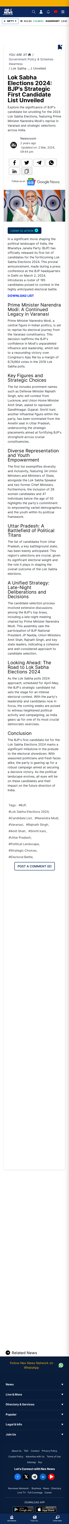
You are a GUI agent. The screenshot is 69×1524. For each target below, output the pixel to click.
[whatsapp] (51, 162)
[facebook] (14, 162)
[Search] (33, 11)
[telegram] (39, 162)
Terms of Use (54, 1456)
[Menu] (62, 11)
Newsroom (28, 138)
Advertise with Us (35, 1456)
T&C (26, 1450)
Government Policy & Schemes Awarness (31, 61)
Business (36, 1488)
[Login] (41, 11)
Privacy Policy (49, 1450)
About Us (16, 1450)
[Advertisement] (37, 35)
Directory (56, 1488)
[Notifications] (48, 11)
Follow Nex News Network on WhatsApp (31, 1365)
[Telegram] (34, 1477)
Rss (40, 1462)
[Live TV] (55, 11)
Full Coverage (35, 1492)
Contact (35, 1450)
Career (48, 1492)
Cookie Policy (15, 1456)
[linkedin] (14, 171)
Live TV (21, 1492)
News (46, 1488)
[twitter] (26, 162)
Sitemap (31, 1462)
